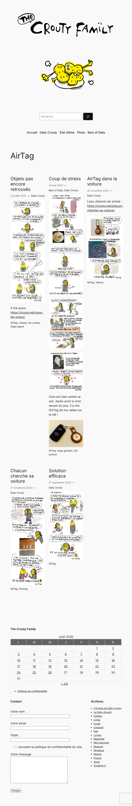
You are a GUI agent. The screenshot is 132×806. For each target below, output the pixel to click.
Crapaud (98, 727)
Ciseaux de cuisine (29, 322)
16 (113, 660)
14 (81, 660)
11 (34, 660)
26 (50, 672)
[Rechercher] (88, 116)
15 (96, 660)
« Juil (64, 684)
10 (18, 660)
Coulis (97, 723)
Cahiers (98, 715)
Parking (23, 588)
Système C (100, 765)
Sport (97, 761)
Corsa (97, 719)
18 (34, 666)
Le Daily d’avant (103, 712)
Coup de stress (65, 178)
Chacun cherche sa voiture (22, 476)
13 (65, 660)
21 (81, 666)
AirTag (14, 322)
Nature (97, 754)
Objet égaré (17, 326)
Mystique (99, 750)
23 (113, 666)
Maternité (99, 738)
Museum (98, 746)
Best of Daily (56, 190)
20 (66, 666)
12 (49, 660)
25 (34, 672)
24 (18, 672)
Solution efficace (57, 473)
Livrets (97, 735)
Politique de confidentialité (32, 691)
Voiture (99, 282)
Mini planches (101, 742)
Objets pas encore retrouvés (21, 184)
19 (50, 666)
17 (18, 666)
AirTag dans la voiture (102, 181)
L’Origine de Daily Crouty (108, 708)
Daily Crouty (38, 195)
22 (97, 666)
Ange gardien (64, 450)
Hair (96, 731)
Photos (97, 758)
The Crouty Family (23, 629)
